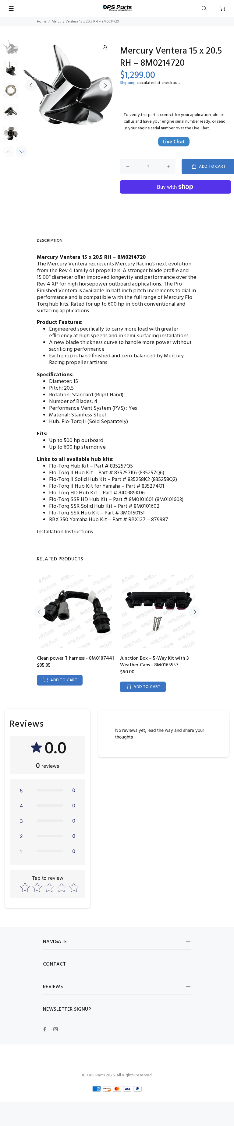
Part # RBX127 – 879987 (140, 519)
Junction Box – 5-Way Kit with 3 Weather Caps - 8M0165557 (154, 661)
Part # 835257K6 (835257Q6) (131, 472)
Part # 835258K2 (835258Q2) (144, 479)
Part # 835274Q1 (145, 486)
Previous (31, 85)
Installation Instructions (65, 532)
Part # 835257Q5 (113, 466)
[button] (47, 790)
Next (105, 85)
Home (42, 22)
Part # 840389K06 (124, 493)
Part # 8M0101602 (138, 506)
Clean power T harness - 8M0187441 (75, 658)
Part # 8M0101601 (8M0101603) (148, 499)
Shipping (128, 82)
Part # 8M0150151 (125, 513)
